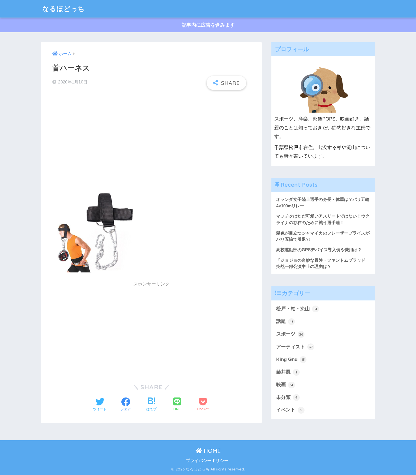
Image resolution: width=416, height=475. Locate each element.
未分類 (286, 397)
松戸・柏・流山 (296, 308)
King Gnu (290, 359)
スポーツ (289, 334)
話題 (284, 321)
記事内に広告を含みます (208, 25)
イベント (289, 409)
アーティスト (294, 346)
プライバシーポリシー (207, 460)
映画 (284, 384)
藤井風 (286, 372)
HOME (211, 450)
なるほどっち (63, 9)
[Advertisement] (151, 135)
